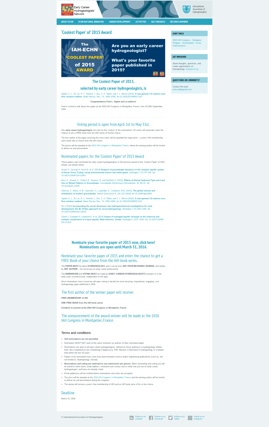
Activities (141, 21)
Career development (120, 21)
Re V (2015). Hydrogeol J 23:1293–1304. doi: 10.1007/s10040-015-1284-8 (106, 209)
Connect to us (192, 69)
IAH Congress (158, 21)
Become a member (179, 21)
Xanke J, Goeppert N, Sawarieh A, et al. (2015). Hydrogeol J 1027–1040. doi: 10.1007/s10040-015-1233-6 (112, 219)
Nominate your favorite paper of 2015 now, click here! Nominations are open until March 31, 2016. (113, 245)
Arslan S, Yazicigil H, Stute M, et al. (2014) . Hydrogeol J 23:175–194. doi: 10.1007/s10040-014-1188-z (112, 172)
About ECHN (67, 21)
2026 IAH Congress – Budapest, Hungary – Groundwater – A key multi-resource (187, 43)
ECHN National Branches (91, 21)
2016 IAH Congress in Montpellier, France (112, 377)
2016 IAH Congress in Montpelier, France (110, 145)
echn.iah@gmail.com (182, 89)
